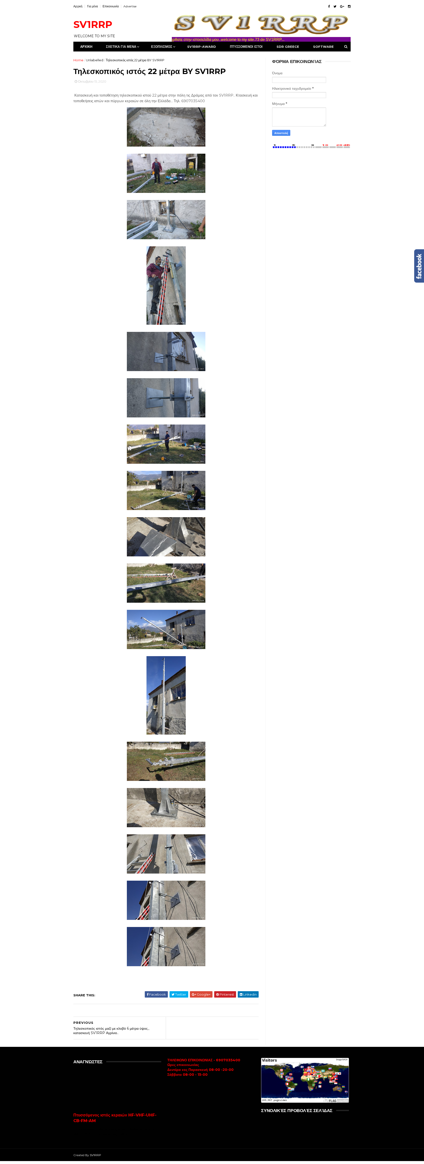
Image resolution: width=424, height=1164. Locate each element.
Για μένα (92, 6)
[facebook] (329, 6)
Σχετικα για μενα (121, 47)
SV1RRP (92, 24)
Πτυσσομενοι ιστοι (246, 47)
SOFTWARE (323, 47)
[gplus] (342, 6)
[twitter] (334, 6)
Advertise (129, 6)
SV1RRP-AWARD (201, 47)
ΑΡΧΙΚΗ (86, 47)
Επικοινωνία (111, 6)
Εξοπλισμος (161, 47)
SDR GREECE (288, 47)
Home (78, 60)
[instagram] (349, 6)
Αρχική (77, 6)
